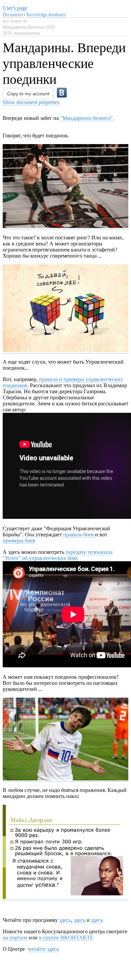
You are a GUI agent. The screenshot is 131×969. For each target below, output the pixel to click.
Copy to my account (28, 93)
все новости (15, 21)
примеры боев (19, 540)
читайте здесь (43, 949)
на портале (15, 937)
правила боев (78, 534)
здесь (65, 920)
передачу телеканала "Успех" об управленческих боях (58, 555)
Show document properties (31, 102)
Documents (13, 14)
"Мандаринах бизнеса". (87, 118)
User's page (15, 8)
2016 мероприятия (21, 33)
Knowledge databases (46, 14)
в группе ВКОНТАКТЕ (66, 937)
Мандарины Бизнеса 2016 (29, 27)
